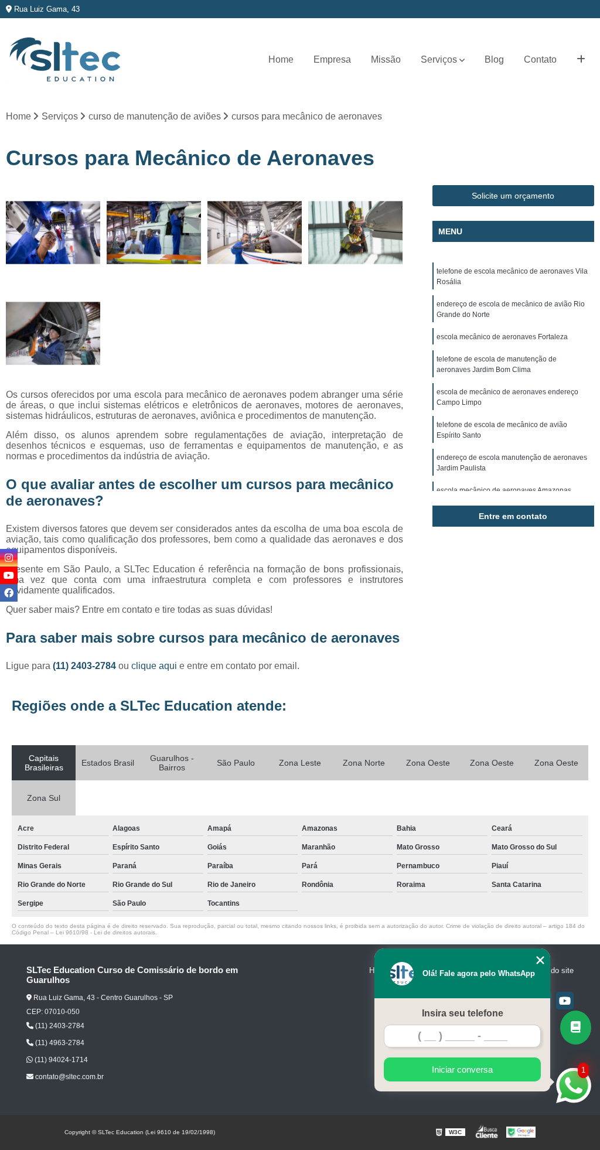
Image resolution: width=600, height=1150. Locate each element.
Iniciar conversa (462, 1069)
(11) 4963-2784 (58, 1043)
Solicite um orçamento (513, 195)
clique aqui (154, 666)
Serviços (439, 59)
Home (281, 59)
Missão (386, 59)
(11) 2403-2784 (85, 666)
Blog (494, 59)
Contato (540, 59)
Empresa (332, 59)
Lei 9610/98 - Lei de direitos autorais (105, 932)
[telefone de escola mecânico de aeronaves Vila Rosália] (53, 232)
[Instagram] (9, 558)
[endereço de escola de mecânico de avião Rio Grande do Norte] (154, 232)
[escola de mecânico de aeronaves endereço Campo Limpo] (53, 333)
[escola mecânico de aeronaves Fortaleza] (254, 232)
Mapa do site (552, 970)
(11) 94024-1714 (60, 1060)
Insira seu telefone (462, 1013)
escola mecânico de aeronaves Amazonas (504, 490)
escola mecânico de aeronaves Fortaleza (502, 337)
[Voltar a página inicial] (64, 60)
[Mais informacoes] (581, 59)
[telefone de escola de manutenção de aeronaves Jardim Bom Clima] (355, 232)
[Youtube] (565, 1000)
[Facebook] (9, 593)
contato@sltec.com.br (68, 1077)
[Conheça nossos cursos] (575, 1028)
